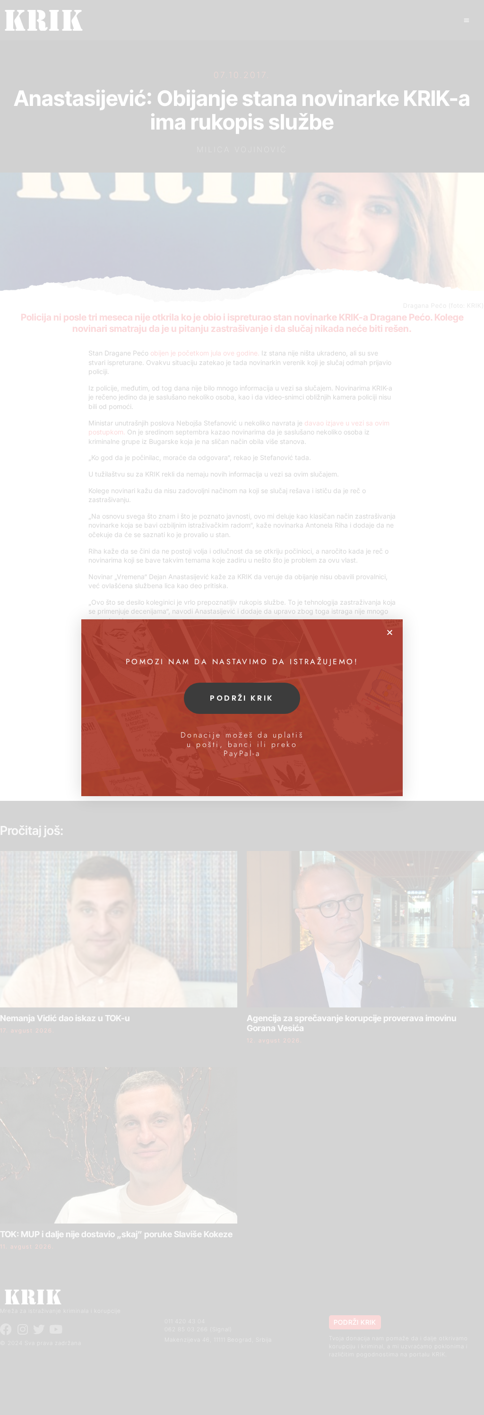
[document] (242, 707)
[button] (389, 632)
